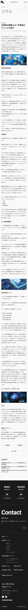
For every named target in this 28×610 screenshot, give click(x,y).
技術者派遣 (8, 545)
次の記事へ (20, 445)
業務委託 (8, 543)
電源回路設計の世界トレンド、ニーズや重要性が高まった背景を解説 (14, 463)
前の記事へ (8, 445)
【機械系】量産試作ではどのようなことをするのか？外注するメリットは (14, 471)
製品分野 (8, 550)
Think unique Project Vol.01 (12, 562)
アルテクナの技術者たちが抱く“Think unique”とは (12, 559)
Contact (25, 2)
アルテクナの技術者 (10, 552)
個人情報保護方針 (4, 606)
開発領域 (8, 547)
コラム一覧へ (14, 451)
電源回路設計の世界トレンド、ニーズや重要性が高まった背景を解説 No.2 (14, 467)
